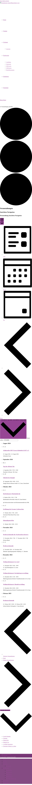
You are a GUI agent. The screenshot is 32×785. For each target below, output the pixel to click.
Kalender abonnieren (5, 710)
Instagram (8, 766)
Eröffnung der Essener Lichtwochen (13, 509)
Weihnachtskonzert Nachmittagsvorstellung (15, 573)
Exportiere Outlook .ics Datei (9, 746)
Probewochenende (8, 546)
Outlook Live (6, 742)
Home (4, 759)
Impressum (5, 755)
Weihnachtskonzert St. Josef (11, 562)
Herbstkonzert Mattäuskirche (11, 494)
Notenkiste (5, 782)
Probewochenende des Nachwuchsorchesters (15, 534)
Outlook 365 (6, 740)
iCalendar (5, 738)
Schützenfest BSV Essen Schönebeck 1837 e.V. (16, 450)
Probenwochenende (8, 600)
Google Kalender (7, 736)
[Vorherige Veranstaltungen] (17, 368)
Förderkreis (6, 780)
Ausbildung (9, 770)
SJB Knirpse (9, 776)
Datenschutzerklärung (7, 754)
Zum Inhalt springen (4, 1)
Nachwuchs (6, 768)
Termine (5, 761)
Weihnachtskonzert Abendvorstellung (14, 584)
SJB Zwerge (9, 774)
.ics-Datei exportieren (8, 744)
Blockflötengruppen (11, 778)
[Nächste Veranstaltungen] (17, 415)
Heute (1, 418)
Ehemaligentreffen (8, 520)
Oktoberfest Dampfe (9, 477)
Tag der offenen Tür (9, 466)
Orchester (5, 763)
